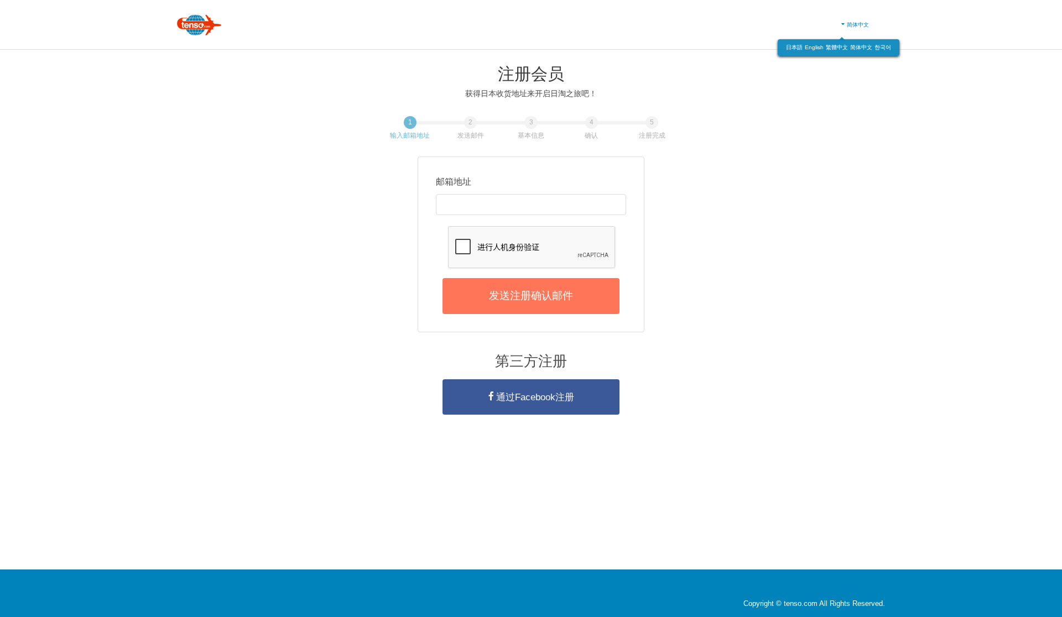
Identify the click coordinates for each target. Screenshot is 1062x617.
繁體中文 (837, 47)
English (814, 47)
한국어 (882, 47)
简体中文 (861, 47)
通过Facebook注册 (535, 396)
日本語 (794, 47)
